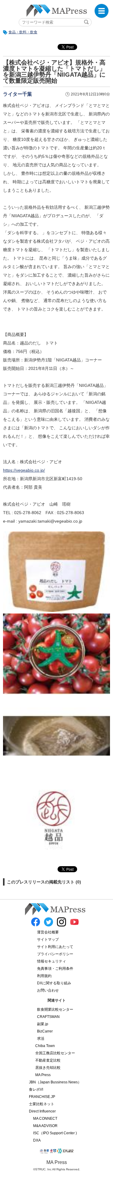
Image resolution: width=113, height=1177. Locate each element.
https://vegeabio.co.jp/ (24, 470)
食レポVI (36, 1089)
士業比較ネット (41, 1104)
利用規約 (44, 976)
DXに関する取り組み (54, 983)
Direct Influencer (42, 1111)
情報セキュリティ (51, 961)
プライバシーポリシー (55, 954)
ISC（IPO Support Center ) (55, 1133)
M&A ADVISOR (45, 1126)
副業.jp (42, 1024)
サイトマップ (48, 939)
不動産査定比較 (48, 1060)
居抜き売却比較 (48, 1068)
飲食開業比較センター (55, 1009)
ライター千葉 (17, 94)
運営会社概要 (48, 932)
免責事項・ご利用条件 (55, 968)
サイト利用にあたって (55, 947)
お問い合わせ (48, 990)
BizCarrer (45, 1031)
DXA (37, 1140)
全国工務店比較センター (55, 1053)
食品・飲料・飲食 (22, 32)
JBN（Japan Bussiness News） (55, 1082)
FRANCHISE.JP (42, 1097)
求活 (40, 1038)
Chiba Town (45, 1046)
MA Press (43, 1075)
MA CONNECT (45, 1118)
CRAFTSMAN (48, 1017)
